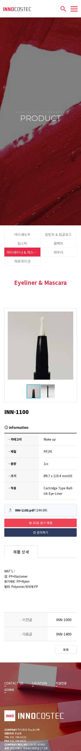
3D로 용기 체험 (42, 523)
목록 (66, 649)
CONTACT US (13, 683)
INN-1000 (63, 619)
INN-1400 (63, 634)
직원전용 (61, 683)
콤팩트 (58, 243)
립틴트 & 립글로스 (58, 234)
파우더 (58, 252)
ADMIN (9, 689)
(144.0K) (31, 510)
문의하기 (42, 532)
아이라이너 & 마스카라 (23, 252)
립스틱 (22, 243)
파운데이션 (22, 261)
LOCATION (39, 683)
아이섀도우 (22, 234)
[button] (69, 345)
